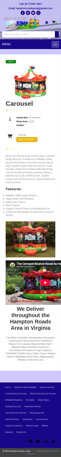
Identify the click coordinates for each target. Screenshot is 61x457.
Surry (29, 353)
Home (8, 387)
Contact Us (21, 432)
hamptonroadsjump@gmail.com (34, 8)
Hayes (12, 344)
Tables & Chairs (12, 419)
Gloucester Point (31, 340)
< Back (11, 62)
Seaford (47, 350)
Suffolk (21, 353)
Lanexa (26, 344)
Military (45, 426)
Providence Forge (32, 350)
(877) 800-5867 (33, 3)
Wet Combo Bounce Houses (43, 393)
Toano (43, 353)
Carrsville (22, 337)
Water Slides (43, 400)
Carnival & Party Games (15, 413)
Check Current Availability (25, 387)
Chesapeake (35, 337)
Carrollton (11, 337)
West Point (32, 356)
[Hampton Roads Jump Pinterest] (53, 441)
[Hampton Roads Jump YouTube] (38, 441)
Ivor (19, 344)
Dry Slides (30, 400)
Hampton (46, 340)
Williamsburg (46, 356)
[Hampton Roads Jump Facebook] (30, 441)
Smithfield (11, 353)
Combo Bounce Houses (16, 393)
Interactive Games (33, 406)
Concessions (42, 419)
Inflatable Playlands (13, 400)
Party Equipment (37, 413)
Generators (27, 419)
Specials (9, 432)
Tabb (35, 353)
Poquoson (43, 347)
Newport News (19, 347)
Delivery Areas (32, 426)
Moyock (35, 344)
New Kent (46, 344)
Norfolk (32, 347)
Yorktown (32, 359)
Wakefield (20, 356)
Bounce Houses (47, 387)
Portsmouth (15, 350)
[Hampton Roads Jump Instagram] (45, 441)
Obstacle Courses (13, 406)
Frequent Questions (14, 426)
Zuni (41, 359)
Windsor (22, 359)
